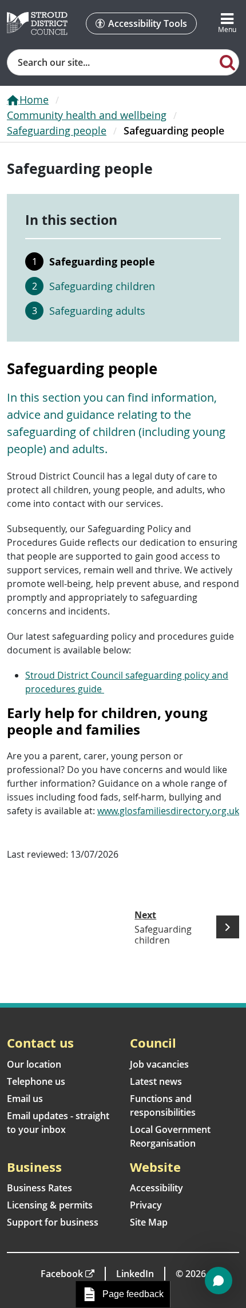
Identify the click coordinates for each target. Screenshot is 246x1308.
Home (34, 99)
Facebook (62, 1273)
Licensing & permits (50, 1205)
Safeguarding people (56, 130)
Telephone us (36, 1081)
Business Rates (39, 1188)
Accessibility (156, 1188)
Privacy (146, 1205)
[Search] (227, 62)
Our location (34, 1064)
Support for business (52, 1222)
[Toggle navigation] (227, 23)
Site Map (149, 1222)
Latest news (156, 1081)
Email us (25, 1098)
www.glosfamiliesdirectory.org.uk (168, 810)
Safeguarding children (102, 286)
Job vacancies (159, 1064)
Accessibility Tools (147, 23)
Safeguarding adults (97, 311)
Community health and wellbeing (86, 115)
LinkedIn (135, 1273)
